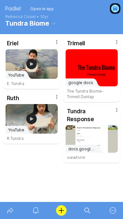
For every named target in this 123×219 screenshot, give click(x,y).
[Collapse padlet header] (54, 23)
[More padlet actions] (113, 210)
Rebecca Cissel (20, 16)
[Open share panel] (10, 210)
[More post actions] (52, 45)
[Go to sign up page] (115, 8)
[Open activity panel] (36, 210)
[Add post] (61, 210)
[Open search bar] (87, 210)
